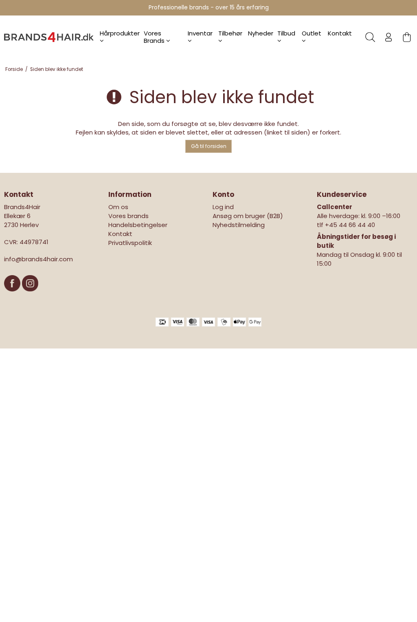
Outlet (311, 33)
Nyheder (260, 33)
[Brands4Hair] (49, 37)
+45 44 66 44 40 (350, 225)
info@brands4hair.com (38, 259)
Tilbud (286, 33)
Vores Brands (155, 37)
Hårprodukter (120, 33)
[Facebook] (13, 295)
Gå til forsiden (208, 146)
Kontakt (340, 33)
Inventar (200, 33)
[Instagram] (30, 295)
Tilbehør (230, 33)
